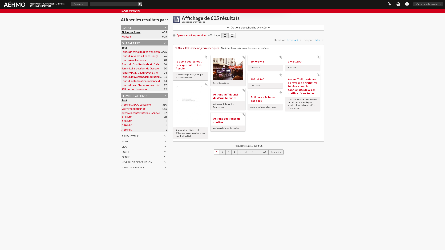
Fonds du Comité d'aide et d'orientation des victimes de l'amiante (160, 64)
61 (264, 152)
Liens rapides (407, 4)
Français (126, 36)
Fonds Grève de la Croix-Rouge (140, 55)
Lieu (124, 146)
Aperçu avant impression (191, 35)
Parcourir (78, 4)
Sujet (125, 151)
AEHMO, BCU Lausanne (136, 104)
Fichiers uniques (131, 32)
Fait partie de (131, 43)
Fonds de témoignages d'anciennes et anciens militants (154, 51)
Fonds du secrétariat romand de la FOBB (146, 85)
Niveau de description (137, 162)
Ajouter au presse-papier (206, 57)
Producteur (130, 136)
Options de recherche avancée (248, 27)
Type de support (133, 167)
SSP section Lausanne (134, 89)
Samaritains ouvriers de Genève (140, 68)
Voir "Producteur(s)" (134, 108)
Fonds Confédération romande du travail (145, 80)
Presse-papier (389, 4)
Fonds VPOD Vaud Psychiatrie (140, 72)
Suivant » (276, 152)
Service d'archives (134, 95)
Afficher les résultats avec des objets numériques (246, 48)
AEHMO (127, 117)
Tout (124, 47)
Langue (398, 4)
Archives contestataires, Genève (141, 112)
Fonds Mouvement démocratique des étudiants (149, 76)
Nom (125, 141)
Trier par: (307, 39)
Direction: (280, 39)
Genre (126, 157)
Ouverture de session (427, 4)
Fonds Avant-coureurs (135, 60)
